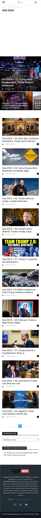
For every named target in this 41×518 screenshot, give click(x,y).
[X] (20, 505)
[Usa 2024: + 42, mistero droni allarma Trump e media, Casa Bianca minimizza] (20, 217)
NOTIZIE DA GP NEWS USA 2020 (14, 448)
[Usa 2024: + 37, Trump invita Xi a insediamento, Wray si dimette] (20, 339)
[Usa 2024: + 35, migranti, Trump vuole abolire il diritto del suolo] (20, 399)
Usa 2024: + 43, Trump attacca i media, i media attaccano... (18, 199)
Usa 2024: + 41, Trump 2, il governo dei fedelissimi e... (19, 260)
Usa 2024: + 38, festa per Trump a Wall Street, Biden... (19, 321)
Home (4, 7)
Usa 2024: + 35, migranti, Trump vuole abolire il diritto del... (18, 412)
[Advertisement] (20, 35)
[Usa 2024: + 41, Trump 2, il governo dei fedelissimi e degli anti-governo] (20, 248)
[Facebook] (15, 505)
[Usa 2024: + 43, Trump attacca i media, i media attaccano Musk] (20, 187)
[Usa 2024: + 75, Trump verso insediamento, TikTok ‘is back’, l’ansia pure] (20, 73)
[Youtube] (26, 505)
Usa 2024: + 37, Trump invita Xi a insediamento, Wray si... (18, 351)
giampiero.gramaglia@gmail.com (23, 499)
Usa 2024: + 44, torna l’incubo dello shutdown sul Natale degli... (20, 169)
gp (2, 89)
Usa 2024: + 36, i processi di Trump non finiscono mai (19, 382)
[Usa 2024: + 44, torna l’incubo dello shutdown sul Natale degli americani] (20, 156)
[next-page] (29, 426)
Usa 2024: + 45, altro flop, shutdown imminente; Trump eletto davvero (20, 139)
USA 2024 (11, 7)
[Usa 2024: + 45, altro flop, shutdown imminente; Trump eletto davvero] (20, 127)
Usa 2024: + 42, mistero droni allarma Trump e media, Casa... (17, 230)
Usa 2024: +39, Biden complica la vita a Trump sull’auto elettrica (18, 291)
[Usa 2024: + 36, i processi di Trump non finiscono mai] (20, 369)
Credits (36, 514)
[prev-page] (11, 426)
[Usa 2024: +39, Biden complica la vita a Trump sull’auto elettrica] (20, 278)
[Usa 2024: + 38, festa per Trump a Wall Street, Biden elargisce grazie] (20, 308)
